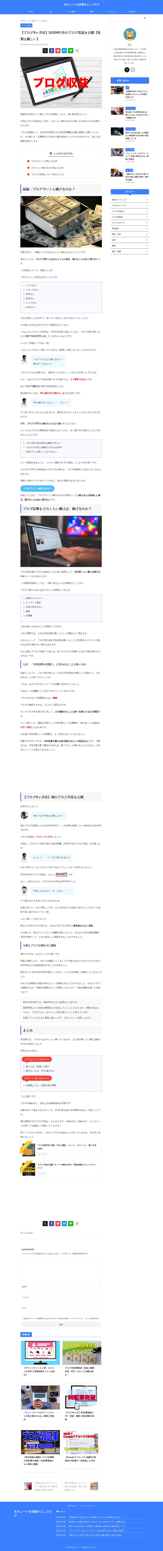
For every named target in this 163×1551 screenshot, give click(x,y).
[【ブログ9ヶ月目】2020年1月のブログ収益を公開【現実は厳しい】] (64, 50)
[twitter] (45, 50)
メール (25, 1297)
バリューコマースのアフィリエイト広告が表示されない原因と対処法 (39, 1416)
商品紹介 (132, 12)
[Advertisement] (61, 772)
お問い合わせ (72, 1506)
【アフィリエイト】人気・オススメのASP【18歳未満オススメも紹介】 (39, 1371)
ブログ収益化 (28, 1233)
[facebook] (51, 50)
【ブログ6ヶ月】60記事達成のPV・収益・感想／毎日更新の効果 (79, 1416)
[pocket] (57, 50)
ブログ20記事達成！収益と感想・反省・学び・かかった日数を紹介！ (80, 1371)
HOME (30, 12)
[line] (70, 50)
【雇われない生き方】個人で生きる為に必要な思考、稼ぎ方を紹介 (137, 177)
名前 (24, 1287)
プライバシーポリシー (87, 1506)
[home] (132, 69)
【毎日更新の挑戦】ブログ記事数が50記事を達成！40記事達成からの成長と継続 (39, 1460)
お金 (51, 12)
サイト (24, 1308)
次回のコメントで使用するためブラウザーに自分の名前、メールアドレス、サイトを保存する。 (62, 1318)
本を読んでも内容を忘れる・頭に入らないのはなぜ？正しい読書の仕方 (137, 115)
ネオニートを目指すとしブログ (81, 4)
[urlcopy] (77, 50)
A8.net (77, 932)
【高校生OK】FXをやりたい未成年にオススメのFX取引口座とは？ (136, 94)
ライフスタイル (112, 12)
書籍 (91, 12)
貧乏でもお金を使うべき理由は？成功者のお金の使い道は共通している (137, 135)
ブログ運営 (71, 12)
